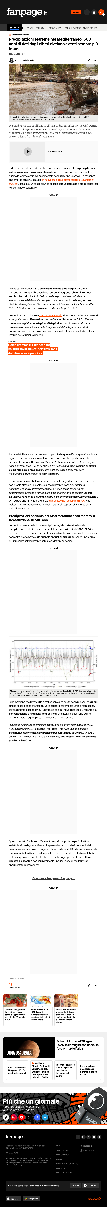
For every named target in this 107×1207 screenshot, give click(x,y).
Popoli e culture (73, 28)
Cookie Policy (62, 1159)
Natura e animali (54, 28)
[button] (95, 60)
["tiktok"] (6, 1117)
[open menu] (3, 27)
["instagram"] (14, 1117)
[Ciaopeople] (94, 1199)
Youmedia (60, 1146)
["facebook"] (37, 1117)
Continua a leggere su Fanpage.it (53, 878)
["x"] (29, 1117)
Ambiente (12, 978)
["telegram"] (45, 1117)
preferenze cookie (64, 1173)
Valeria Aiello (28, 60)
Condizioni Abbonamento (67, 1164)
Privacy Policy (62, 1155)
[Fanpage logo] (23, 12)
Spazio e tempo (90, 28)
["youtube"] (21, 1117)
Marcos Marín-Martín (50, 315)
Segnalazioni (62, 1150)
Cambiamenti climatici (20, 35)
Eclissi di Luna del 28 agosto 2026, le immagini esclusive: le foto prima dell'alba (77, 1044)
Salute (30, 28)
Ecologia (40, 28)
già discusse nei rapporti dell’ (66, 500)
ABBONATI (76, 12)
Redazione (60, 1168)
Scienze (14, 27)
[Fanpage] (15, 1137)
